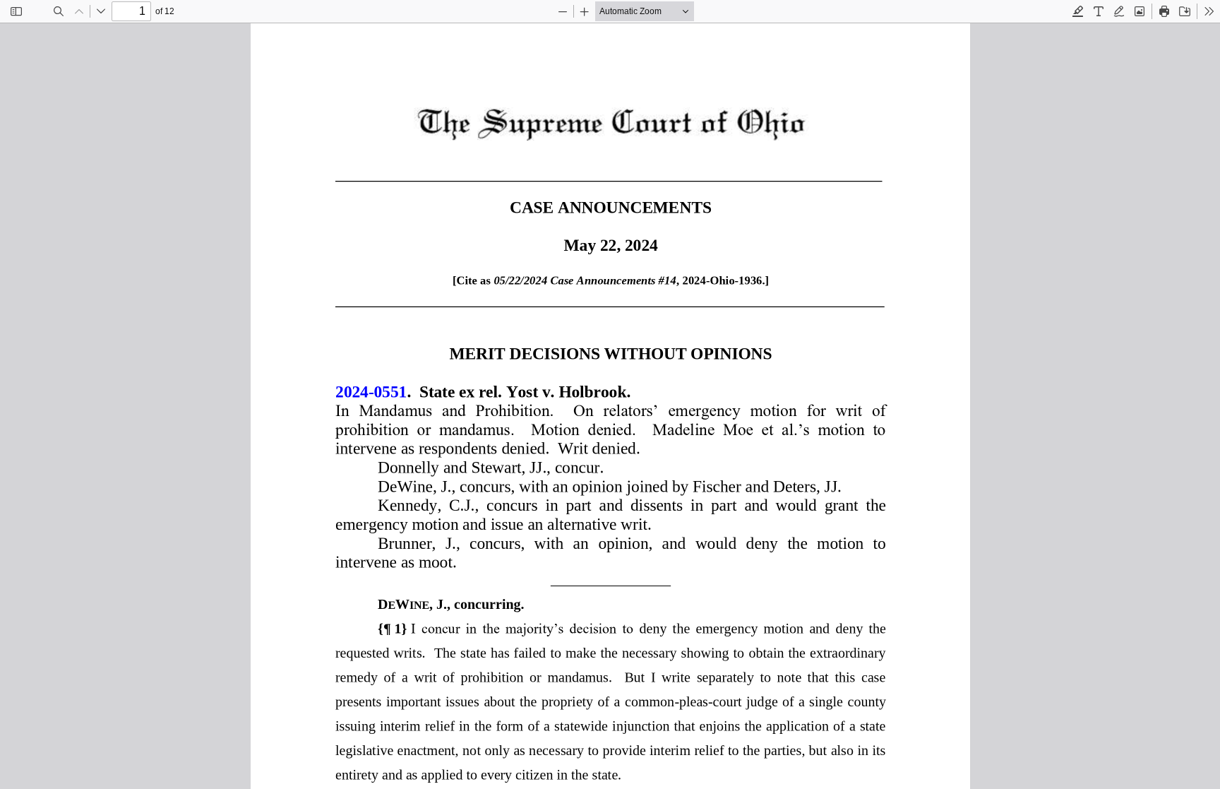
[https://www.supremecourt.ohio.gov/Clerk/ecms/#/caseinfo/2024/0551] (371, 391)
